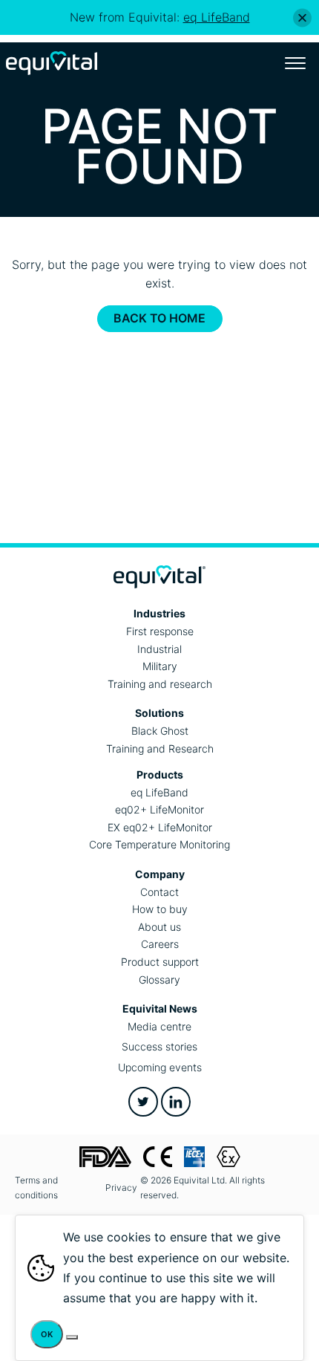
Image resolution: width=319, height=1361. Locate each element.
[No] (72, 1337)
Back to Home (159, 318)
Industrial (159, 649)
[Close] (302, 17)
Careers (160, 944)
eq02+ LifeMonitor (159, 809)
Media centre (159, 1026)
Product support (160, 961)
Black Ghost (159, 730)
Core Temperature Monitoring (159, 844)
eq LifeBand (159, 792)
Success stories (159, 1046)
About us (159, 926)
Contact (159, 892)
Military (159, 666)
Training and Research (160, 748)
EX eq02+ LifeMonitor (160, 827)
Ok (47, 1334)
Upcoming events (160, 1067)
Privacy (121, 1187)
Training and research (160, 684)
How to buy (160, 909)
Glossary (159, 979)
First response (160, 631)
